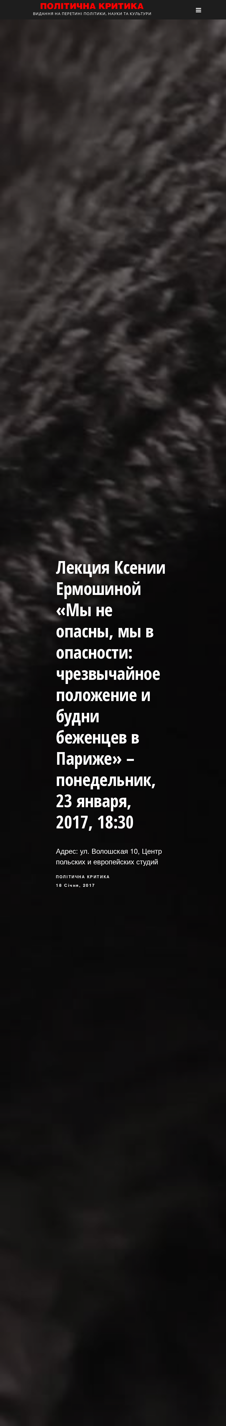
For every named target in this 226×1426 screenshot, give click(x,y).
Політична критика (83, 876)
